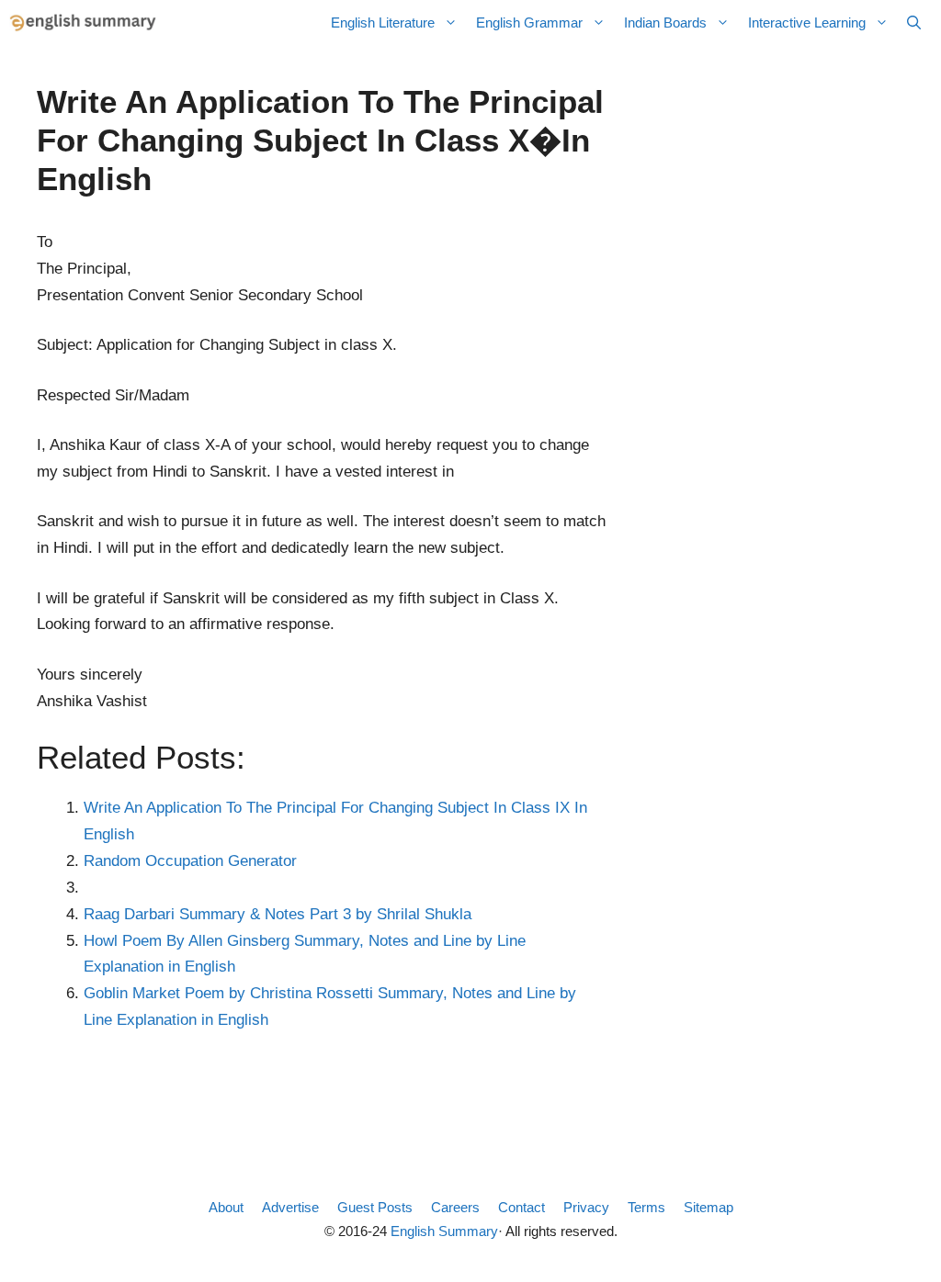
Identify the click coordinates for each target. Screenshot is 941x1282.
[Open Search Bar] (914, 23)
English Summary (444, 1231)
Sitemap (708, 1207)
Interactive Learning (807, 22)
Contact (521, 1207)
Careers (455, 1207)
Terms (646, 1207)
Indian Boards (665, 22)
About (226, 1207)
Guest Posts (375, 1207)
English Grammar (529, 22)
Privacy (586, 1207)
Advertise (290, 1207)
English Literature (383, 22)
